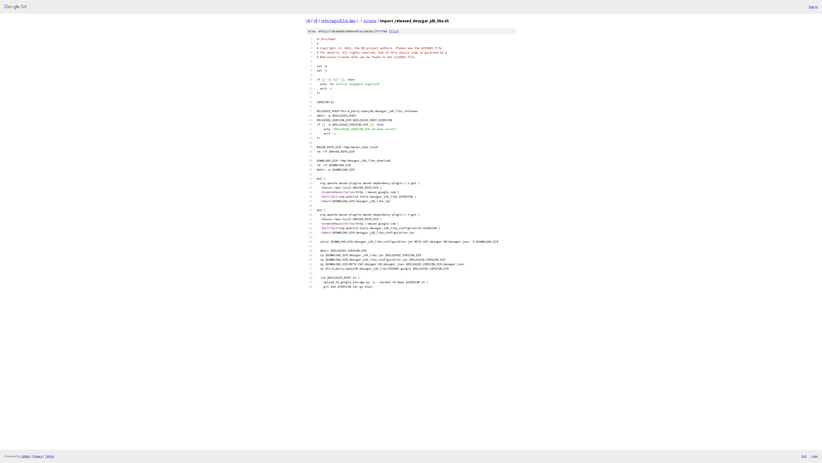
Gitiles (26, 456)
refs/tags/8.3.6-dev (338, 20)
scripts (369, 20)
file (393, 31)
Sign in (813, 7)
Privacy (37, 456)
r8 (308, 20)
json (814, 456)
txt (804, 456)
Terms (49, 456)
